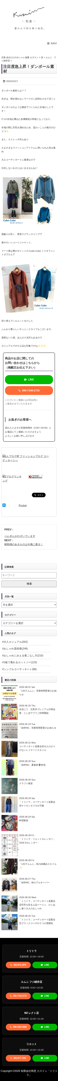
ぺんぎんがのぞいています (19, 536)
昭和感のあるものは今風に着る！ (23, 544)
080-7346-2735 (30, 390)
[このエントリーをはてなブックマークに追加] (4, 505)
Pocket (23, 505)
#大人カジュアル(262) (15, 641)
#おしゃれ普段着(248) (15, 648)
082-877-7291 (19, 1058)
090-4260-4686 (19, 1027)
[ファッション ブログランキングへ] (35, 476)
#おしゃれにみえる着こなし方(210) (22, 655)
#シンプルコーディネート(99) (19, 669)
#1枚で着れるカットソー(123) (19, 662)
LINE (30, 379)
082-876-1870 (19, 965)
